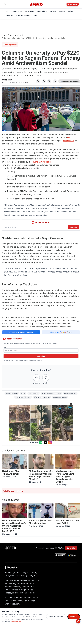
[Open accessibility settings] (78, 621)
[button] (71, 404)
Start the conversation (70, 81)
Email (5, 347)
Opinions (62, 11)
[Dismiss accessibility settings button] (80, 619)
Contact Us (71, 548)
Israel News (17, 11)
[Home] (36, 4)
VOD (35, 15)
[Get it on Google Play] (72, 555)
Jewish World (29, 11)
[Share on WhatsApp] (49, 81)
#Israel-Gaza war (12, 393)
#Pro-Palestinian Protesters (51, 393)
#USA (23, 393)
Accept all (73, 616)
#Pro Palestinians (70, 393)
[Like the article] (36, 377)
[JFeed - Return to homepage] (10, 548)
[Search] (4, 4)
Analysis (53, 11)
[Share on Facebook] (44, 81)
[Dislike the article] (45, 377)
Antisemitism (42, 11)
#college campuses (60, 397)
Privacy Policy (15, 621)
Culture (71, 11)
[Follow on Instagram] (50, 442)
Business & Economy (23, 15)
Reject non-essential (56, 616)
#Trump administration (42, 397)
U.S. (69, 137)
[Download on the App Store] (60, 555)
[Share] (55, 81)
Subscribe (73, 227)
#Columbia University (23, 397)
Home (4, 35)
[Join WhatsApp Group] (40, 442)
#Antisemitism (33, 393)
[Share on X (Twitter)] (38, 81)
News (8, 11)
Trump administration (42, 162)
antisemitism (68, 141)
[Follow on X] (45, 442)
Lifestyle (9, 15)
